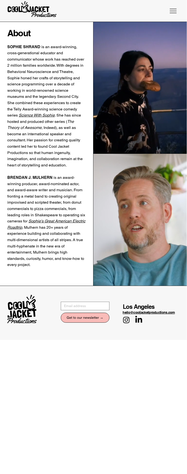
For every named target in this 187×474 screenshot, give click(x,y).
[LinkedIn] (138, 320)
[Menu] (173, 11)
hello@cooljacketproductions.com (149, 312)
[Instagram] (126, 320)
